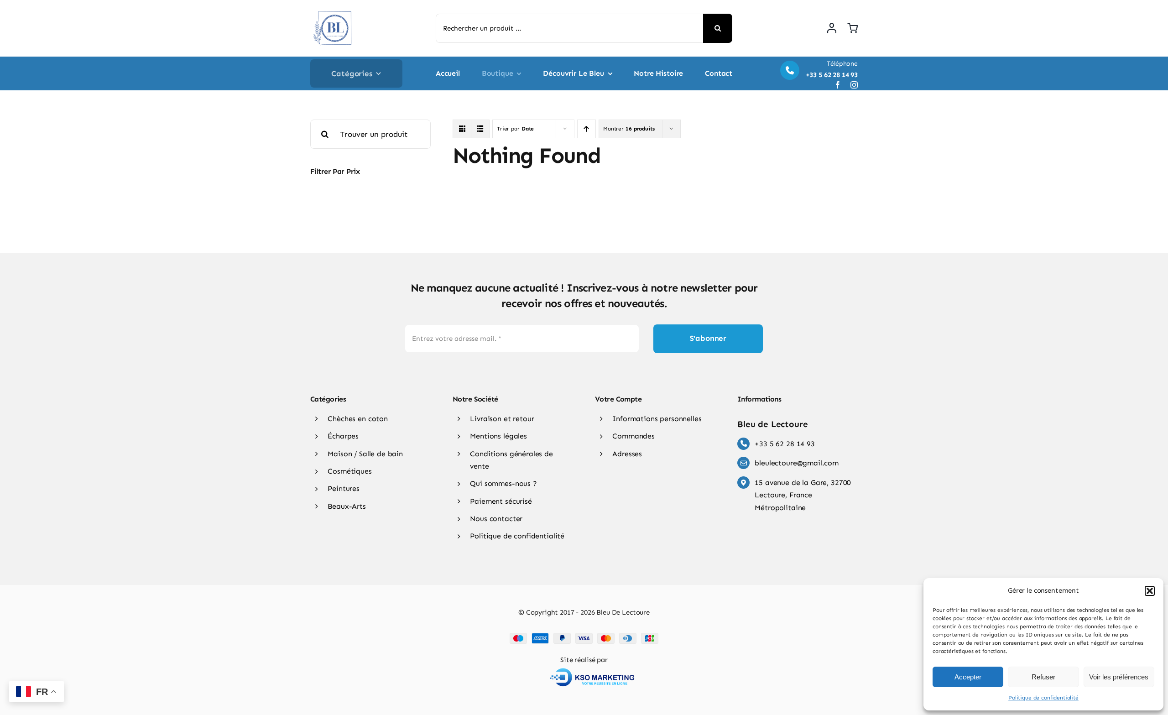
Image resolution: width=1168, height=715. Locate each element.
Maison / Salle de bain (365, 453)
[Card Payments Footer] (584, 636)
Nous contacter (496, 518)
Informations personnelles (656, 418)
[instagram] (854, 85)
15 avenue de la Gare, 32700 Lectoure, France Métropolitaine (803, 494)
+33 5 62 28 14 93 (784, 443)
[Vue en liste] (480, 129)
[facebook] (837, 85)
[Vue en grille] (462, 129)
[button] (1149, 590)
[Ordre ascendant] (586, 129)
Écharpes (343, 436)
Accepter (967, 677)
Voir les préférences (1118, 677)
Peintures (344, 488)
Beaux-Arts (347, 506)
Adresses (627, 453)
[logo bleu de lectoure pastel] (333, 9)
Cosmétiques (349, 471)
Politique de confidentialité (1043, 697)
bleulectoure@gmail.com (797, 463)
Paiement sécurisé (501, 501)
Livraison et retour (502, 418)
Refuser (1043, 677)
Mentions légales (498, 436)
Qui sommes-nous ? (503, 483)
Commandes (633, 436)
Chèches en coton (358, 418)
